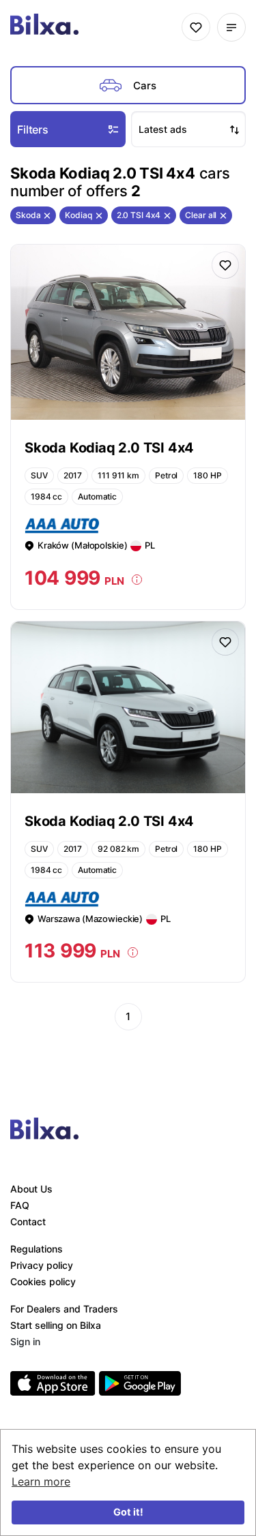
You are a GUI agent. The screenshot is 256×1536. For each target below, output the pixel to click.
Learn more (41, 1481)
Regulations (36, 1249)
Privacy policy (41, 1265)
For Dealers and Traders (64, 1309)
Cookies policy (43, 1281)
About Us (31, 1189)
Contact (28, 1221)
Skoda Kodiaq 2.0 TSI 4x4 (109, 448)
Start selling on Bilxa (55, 1325)
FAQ (19, 1205)
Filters (32, 129)
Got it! (128, 1512)
